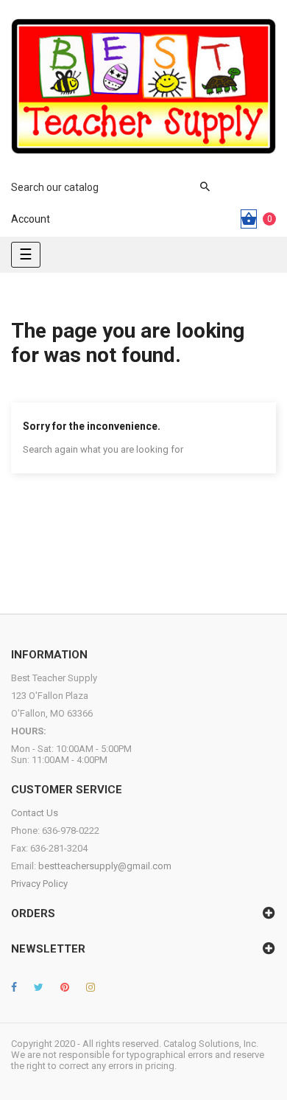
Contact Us (34, 812)
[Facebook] (14, 987)
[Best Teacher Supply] (143, 86)
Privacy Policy (39, 883)
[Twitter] (38, 987)
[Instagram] (90, 987)
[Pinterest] (64, 987)
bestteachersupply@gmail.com (104, 865)
